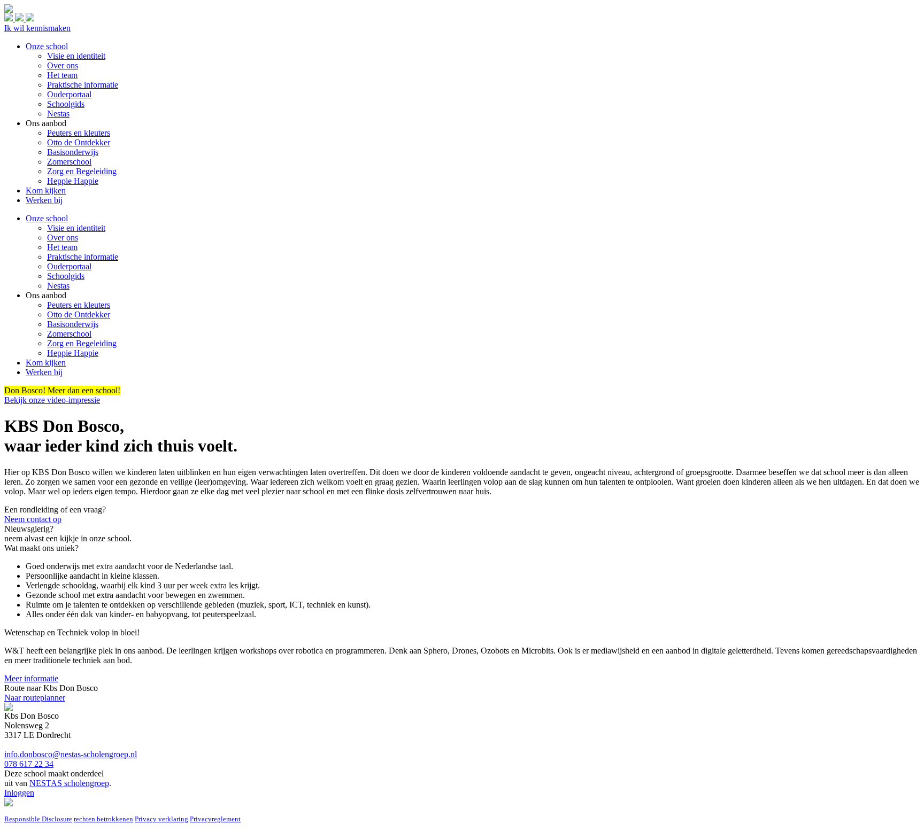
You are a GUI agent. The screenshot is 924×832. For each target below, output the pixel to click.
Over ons (62, 237)
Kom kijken (46, 362)
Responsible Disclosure (38, 819)
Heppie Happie (72, 352)
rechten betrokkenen (103, 819)
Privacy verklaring (161, 819)
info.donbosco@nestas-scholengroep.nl (70, 754)
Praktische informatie (82, 256)
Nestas (58, 285)
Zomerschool (69, 333)
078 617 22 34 (28, 763)
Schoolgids (65, 276)
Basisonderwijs (72, 324)
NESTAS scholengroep (69, 783)
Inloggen (19, 792)
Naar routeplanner (34, 697)
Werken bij (44, 372)
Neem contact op (32, 519)
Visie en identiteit (76, 227)
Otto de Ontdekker (78, 314)
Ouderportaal (69, 266)
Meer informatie (31, 678)
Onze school (47, 218)
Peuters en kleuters (78, 304)
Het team (62, 247)
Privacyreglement (215, 819)
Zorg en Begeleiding (82, 343)
